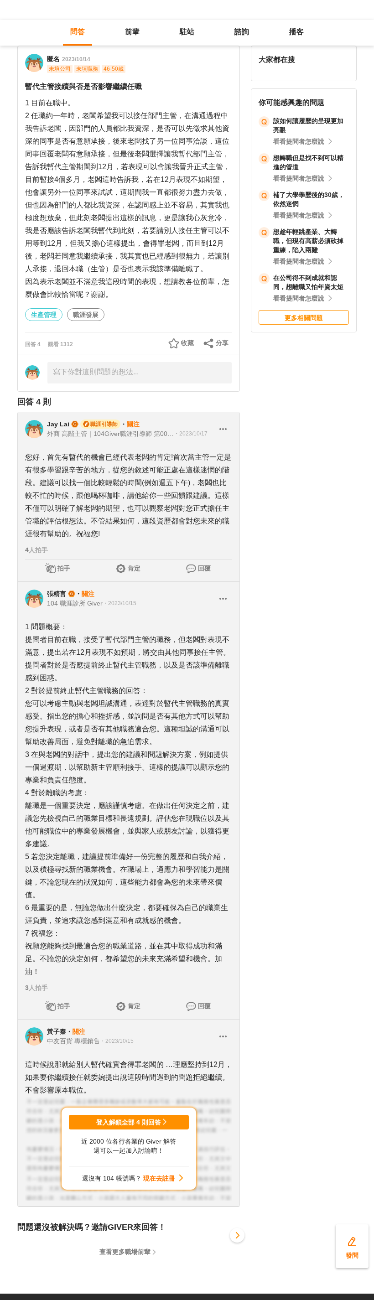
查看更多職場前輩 (125, 1251)
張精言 (56, 593)
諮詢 (241, 32)
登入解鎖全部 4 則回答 (128, 1122)
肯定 (134, 568)
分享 (222, 343)
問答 (77, 32)
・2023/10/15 (119, 603)
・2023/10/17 (191, 433)
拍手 (63, 568)
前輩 (132, 32)
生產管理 (44, 314)
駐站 (187, 32)
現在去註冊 (159, 1178)
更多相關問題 (304, 317)
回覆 (204, 568)
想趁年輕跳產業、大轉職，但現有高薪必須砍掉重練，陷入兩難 (308, 241)
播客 (296, 32)
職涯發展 (86, 314)
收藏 (187, 343)
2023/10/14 (76, 59)
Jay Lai (58, 424)
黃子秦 (56, 1031)
